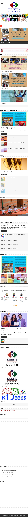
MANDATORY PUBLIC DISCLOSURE (8, 410)
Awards (2, 156)
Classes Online (4, 84)
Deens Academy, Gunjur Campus (8, 472)
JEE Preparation (8, 340)
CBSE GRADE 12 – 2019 (10, 183)
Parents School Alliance (6, 222)
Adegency (23, 515)
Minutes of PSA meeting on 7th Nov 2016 (9, 248)
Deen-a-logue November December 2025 (16, 148)
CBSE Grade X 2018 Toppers (11, 190)
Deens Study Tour (5, 43)
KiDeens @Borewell (5, 367)
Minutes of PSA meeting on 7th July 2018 (13, 225)
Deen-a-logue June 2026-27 (13, 137)
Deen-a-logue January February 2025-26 (16, 142)
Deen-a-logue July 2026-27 (9, 128)
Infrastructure (4, 69)
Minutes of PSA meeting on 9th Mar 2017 (9, 244)
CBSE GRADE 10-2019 (10, 177)
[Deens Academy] (14, 6)
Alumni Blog (3, 311)
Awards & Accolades (7, 172)
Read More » (4, 133)
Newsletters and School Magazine (8, 110)
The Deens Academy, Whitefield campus (9, 470)
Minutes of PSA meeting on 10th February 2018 (15, 234)
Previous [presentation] (2, 298)
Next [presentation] (26, 298)
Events (2, 54)
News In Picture (4, 254)
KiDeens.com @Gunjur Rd (7, 476)
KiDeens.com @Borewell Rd (7, 474)
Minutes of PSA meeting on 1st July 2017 (9, 240)
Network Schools (4, 348)
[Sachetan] (14, 17)
